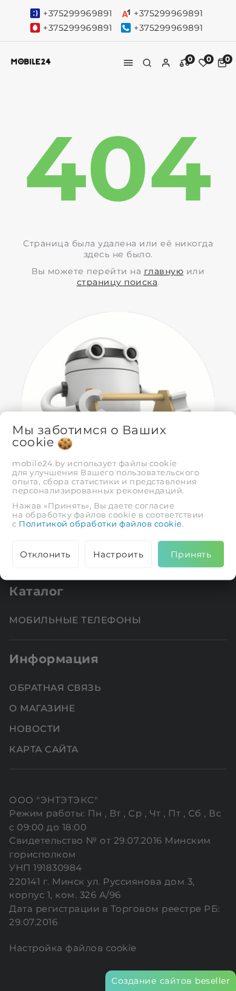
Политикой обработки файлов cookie (100, 523)
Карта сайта (45, 749)
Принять (191, 553)
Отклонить (45, 553)
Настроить (118, 553)
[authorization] (166, 63)
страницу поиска (117, 282)
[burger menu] (128, 63)
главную (164, 271)
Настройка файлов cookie (73, 948)
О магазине (43, 708)
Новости (36, 728)
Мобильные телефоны (76, 620)
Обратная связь (56, 687)
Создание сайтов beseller (170, 980)
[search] (147, 63)
